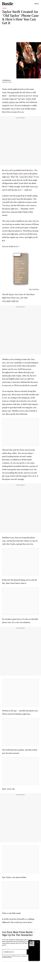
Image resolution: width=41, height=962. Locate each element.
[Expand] (30, 942)
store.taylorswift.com (10, 301)
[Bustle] (7, 3)
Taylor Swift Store (34, 289)
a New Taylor (16, 375)
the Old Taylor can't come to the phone (22, 173)
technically (6, 375)
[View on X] (20, 432)
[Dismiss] (37, 942)
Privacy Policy (8, 957)
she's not (30, 372)
